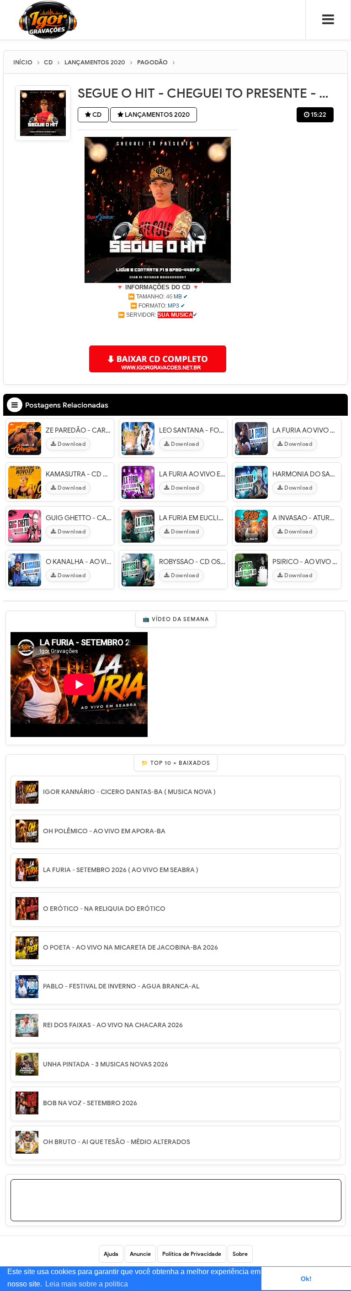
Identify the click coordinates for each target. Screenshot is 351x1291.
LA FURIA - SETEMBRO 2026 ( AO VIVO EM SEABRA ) (120, 870)
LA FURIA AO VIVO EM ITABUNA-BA (192, 474)
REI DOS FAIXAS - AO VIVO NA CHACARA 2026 (113, 1025)
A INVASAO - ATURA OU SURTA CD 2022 (305, 518)
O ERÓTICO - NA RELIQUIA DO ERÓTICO (104, 909)
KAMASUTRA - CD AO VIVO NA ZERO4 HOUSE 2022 (79, 474)
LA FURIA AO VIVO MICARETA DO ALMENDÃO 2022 (305, 430)
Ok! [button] (306, 1278)
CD (96, 115)
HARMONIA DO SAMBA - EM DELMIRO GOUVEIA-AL (305, 474)
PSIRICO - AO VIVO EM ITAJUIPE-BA (305, 562)
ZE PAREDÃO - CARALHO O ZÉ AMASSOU (79, 430)
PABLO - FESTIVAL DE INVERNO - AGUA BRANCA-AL (121, 986)
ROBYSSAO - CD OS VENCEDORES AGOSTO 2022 (192, 562)
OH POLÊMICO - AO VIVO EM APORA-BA (104, 831)
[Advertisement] (158, 330)
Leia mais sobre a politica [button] (86, 1284)
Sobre (240, 1253)
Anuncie (140, 1253)
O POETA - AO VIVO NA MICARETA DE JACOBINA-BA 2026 (130, 947)
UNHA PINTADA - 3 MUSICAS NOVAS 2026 (105, 1064)
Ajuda (111, 1253)
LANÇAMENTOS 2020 (156, 115)
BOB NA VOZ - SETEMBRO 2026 (90, 1103)
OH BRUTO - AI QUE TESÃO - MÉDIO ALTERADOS (116, 1142)
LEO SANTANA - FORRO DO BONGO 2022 (192, 430)
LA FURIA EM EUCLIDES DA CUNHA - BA (192, 518)
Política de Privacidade (191, 1253)
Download (71, 443)
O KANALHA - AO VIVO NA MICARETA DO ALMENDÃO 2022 (79, 562)
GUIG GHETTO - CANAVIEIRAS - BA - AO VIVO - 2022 (79, 518)
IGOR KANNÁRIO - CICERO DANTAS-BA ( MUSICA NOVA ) (129, 792)
